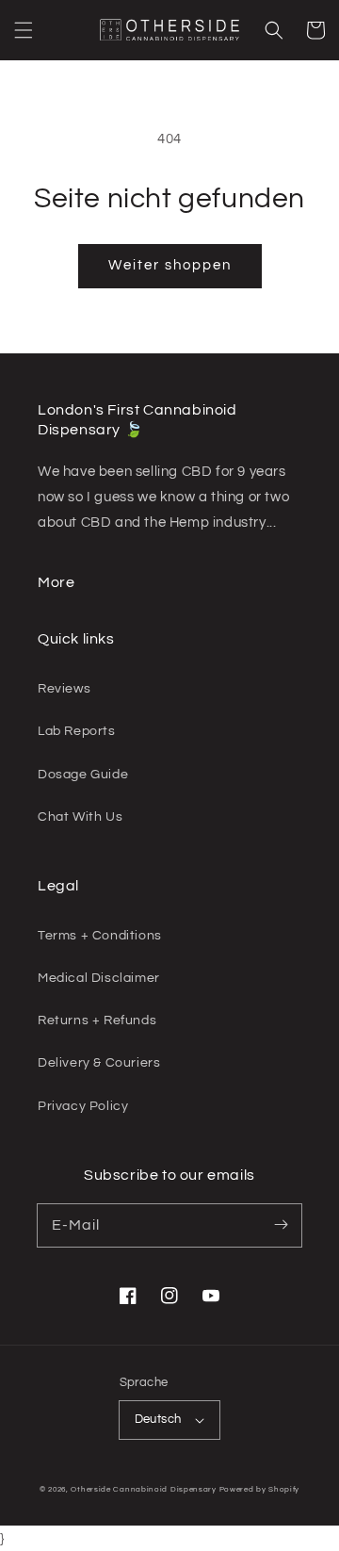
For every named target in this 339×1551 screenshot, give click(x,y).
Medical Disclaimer (99, 978)
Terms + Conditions (100, 935)
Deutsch (158, 1419)
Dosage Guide (83, 774)
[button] (23, 30)
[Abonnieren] (280, 1225)
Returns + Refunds (97, 1020)
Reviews (64, 688)
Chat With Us (80, 817)
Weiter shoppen (170, 265)
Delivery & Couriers (99, 1062)
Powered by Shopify (259, 1489)
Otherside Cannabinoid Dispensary (143, 1489)
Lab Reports (77, 731)
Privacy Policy (83, 1106)
